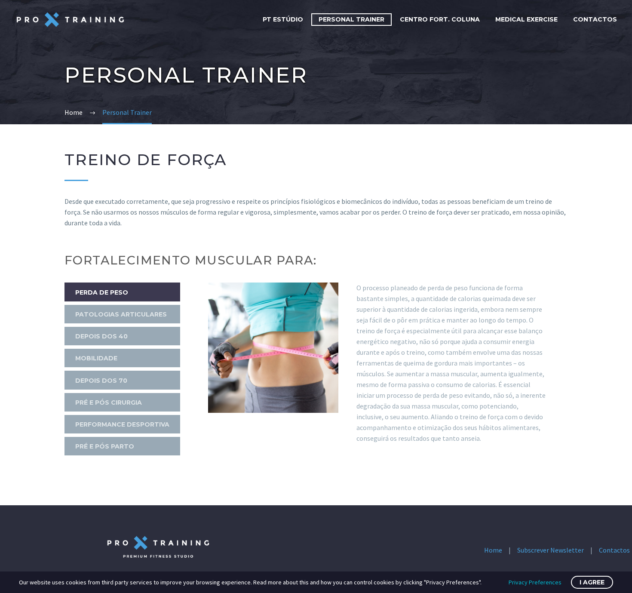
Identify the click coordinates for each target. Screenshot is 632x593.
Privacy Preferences (535, 582)
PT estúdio (283, 19)
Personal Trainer (351, 19)
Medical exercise (526, 19)
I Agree (592, 582)
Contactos (595, 19)
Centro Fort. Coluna (440, 19)
